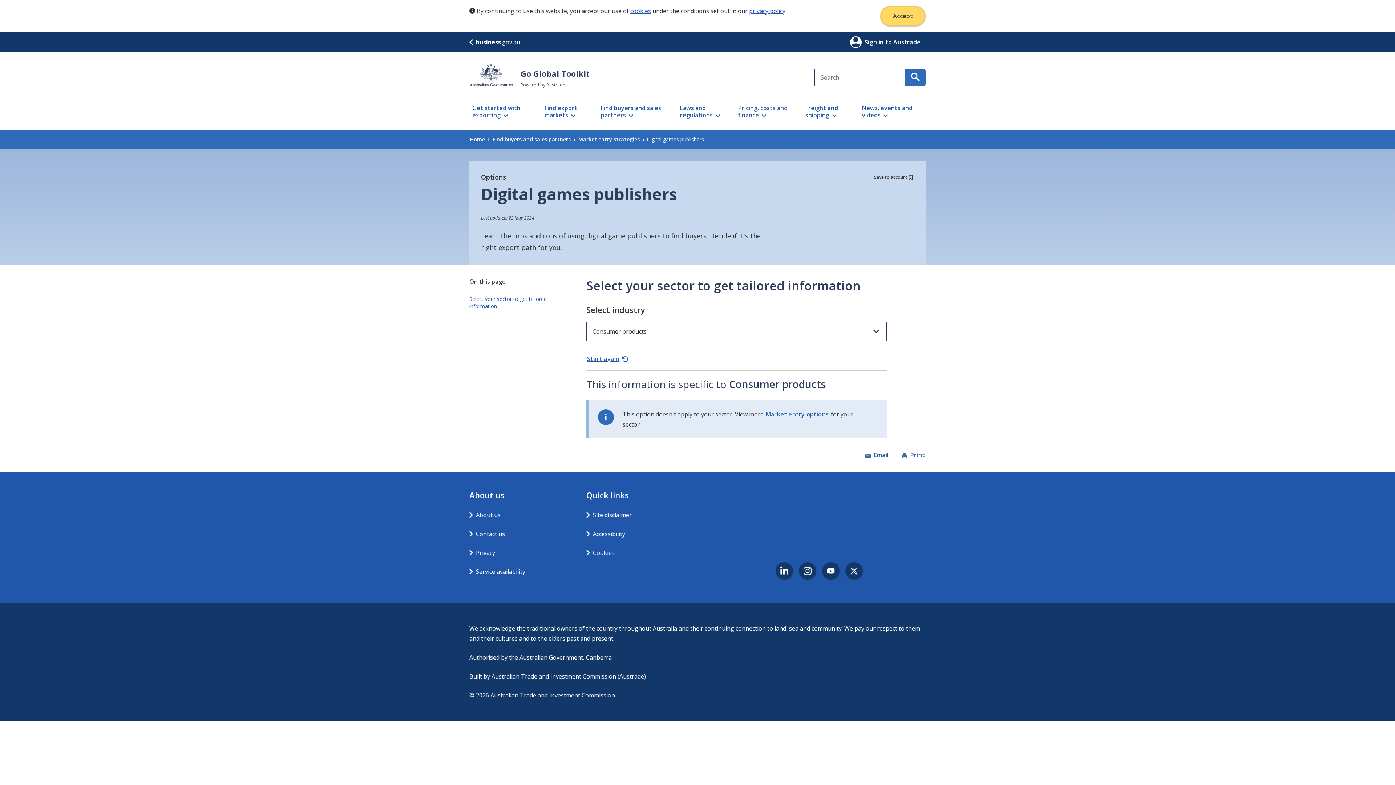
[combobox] (859, 77)
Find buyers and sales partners (532, 139)
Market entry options (797, 414)
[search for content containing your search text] (915, 77)
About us (488, 515)
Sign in (875, 42)
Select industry (615, 309)
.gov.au (498, 42)
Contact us (490, 534)
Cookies (604, 553)
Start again (603, 359)
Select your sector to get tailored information (508, 302)
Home (477, 139)
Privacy (485, 553)
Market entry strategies (609, 139)
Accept (903, 16)
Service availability (500, 572)
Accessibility (609, 534)
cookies (640, 11)
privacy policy (767, 11)
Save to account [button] (890, 177)
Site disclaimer (612, 515)
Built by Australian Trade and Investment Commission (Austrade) (557, 676)
